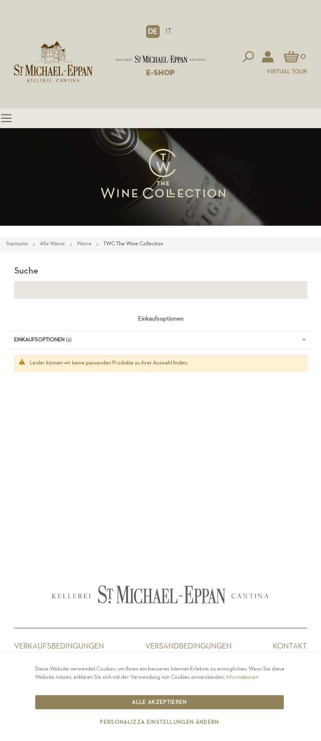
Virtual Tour (287, 71)
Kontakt (290, 646)
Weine (85, 243)
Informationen (242, 677)
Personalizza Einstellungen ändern (159, 722)
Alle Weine (53, 243)
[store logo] (160, 59)
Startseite (17, 243)
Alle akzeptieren (159, 702)
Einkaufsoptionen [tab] (161, 319)
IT (169, 31)
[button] (153, 31)
